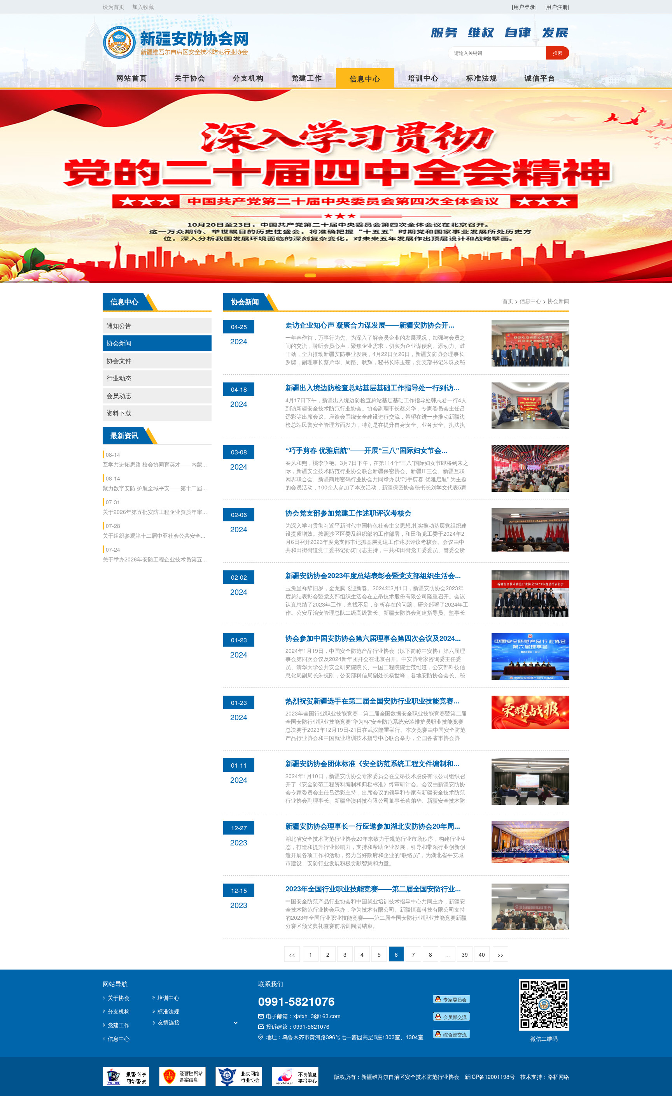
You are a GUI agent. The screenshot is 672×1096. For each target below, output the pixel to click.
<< (292, 954)
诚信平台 (540, 78)
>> (500, 954)
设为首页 (113, 7)
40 (482, 954)
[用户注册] (556, 7)
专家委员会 (455, 999)
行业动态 (119, 378)
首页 (507, 301)
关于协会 (190, 78)
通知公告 (119, 325)
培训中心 (423, 78)
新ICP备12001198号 (490, 1076)
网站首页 (131, 78)
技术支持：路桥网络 (544, 1076)
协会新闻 (119, 342)
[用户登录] (524, 7)
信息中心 (365, 79)
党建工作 (306, 78)
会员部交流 (455, 1017)
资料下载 (119, 413)
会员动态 (119, 395)
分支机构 (248, 78)
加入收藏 (143, 7)
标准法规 (481, 78)
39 (465, 954)
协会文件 (119, 360)
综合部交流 (455, 1034)
